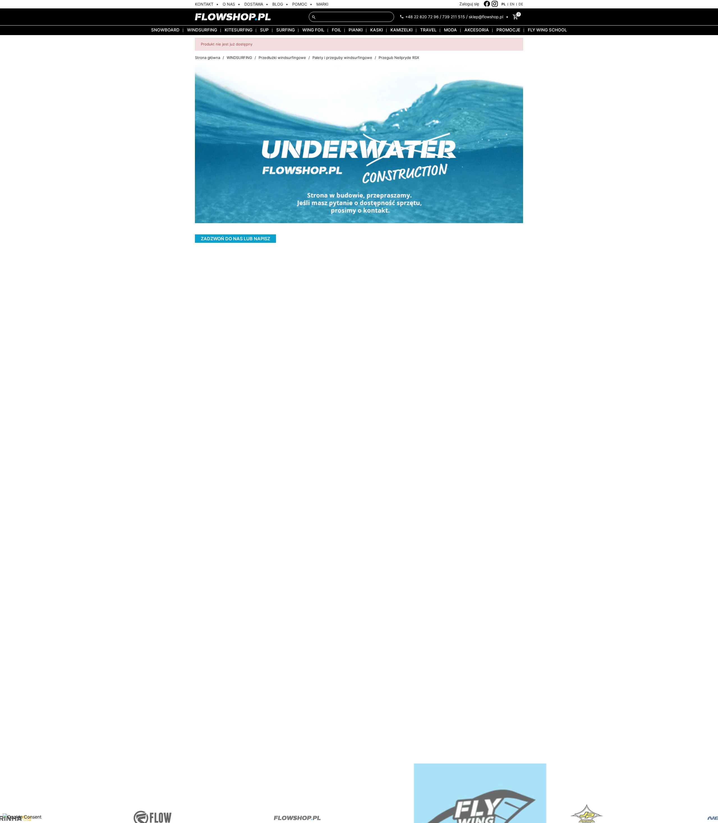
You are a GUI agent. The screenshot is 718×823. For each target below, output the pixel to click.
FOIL (336, 30)
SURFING (285, 30)
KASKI (376, 30)
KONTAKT (204, 4)
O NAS (229, 4)
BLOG (277, 4)
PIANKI (356, 30)
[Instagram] (495, 4)
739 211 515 (453, 16)
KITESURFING (238, 30)
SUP (264, 30)
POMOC (299, 4)
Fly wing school (547, 30)
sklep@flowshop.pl (486, 16)
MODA (450, 30)
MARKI (322, 4)
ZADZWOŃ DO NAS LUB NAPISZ (235, 238)
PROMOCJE (508, 30)
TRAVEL (428, 30)
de (521, 4)
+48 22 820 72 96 (422, 16)
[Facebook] (487, 4)
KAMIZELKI (401, 30)
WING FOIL (313, 30)
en (512, 4)
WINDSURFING (202, 30)
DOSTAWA (253, 4)
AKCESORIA (476, 30)
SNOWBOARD (165, 30)
